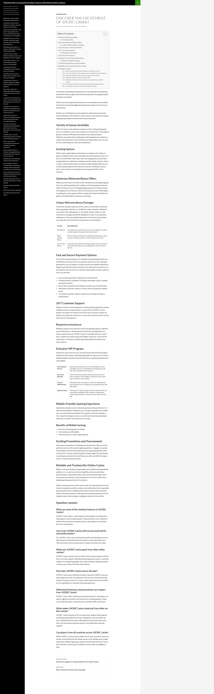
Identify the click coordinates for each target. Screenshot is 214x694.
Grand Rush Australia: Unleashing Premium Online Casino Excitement (11, 69)
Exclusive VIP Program (67, 55)
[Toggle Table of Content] (104, 34)
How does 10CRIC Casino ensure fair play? (78, 77)
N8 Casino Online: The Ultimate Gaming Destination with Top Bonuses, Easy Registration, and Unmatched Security (11, 128)
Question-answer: (65, 69)
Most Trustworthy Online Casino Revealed (70, 668)
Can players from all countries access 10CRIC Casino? (81, 86)
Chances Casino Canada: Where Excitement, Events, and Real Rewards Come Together (12, 56)
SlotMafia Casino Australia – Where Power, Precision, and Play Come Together (11, 76)
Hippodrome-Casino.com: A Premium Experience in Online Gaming (12, 181)
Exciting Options (68, 40)
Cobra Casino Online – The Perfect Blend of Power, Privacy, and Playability (11, 62)
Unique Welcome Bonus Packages (73, 45)
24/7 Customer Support (67, 50)
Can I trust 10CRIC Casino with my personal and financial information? (86, 73)
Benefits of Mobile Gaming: (71, 61)
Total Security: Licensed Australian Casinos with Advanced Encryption (34, 2)
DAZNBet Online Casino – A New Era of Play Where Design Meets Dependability (12, 49)
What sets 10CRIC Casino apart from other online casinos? (83, 75)
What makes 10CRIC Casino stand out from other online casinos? (84, 84)
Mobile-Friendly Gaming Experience (71, 58)
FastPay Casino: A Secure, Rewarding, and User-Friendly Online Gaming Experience (12, 136)
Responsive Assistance (70, 53)
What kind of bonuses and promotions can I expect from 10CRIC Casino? (84, 81)
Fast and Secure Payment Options (70, 47)
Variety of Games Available (68, 37)
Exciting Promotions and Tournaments (72, 63)
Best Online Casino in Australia (12, 190)
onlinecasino (61, 14)
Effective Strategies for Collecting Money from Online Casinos (77, 660)
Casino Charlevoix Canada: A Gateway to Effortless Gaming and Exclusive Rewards (12, 174)
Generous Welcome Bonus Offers (70, 42)
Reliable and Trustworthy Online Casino (72, 66)
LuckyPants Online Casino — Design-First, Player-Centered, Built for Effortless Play (12, 25)
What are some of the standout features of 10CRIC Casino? (83, 71)
